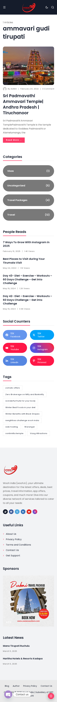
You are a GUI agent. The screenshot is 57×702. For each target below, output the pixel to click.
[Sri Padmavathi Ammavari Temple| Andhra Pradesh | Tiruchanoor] (28, 66)
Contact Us (12, 550)
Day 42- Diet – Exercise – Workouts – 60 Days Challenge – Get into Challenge (27, 299)
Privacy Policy (14, 539)
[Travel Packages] (28, 200)
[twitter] (17, 511)
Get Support (13, 555)
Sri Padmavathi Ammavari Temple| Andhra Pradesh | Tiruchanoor (23, 104)
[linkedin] (23, 511)
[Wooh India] (28, 7)
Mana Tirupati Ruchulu (16, 646)
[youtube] (29, 511)
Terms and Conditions (18, 544)
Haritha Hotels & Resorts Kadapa (23, 658)
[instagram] (35, 511)
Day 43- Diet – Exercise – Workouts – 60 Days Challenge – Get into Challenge (27, 279)
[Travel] (28, 215)
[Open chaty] (8, 694)
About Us (11, 534)
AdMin (14, 88)
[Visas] (28, 171)
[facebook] (11, 511)
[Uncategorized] (28, 185)
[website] (5, 511)
